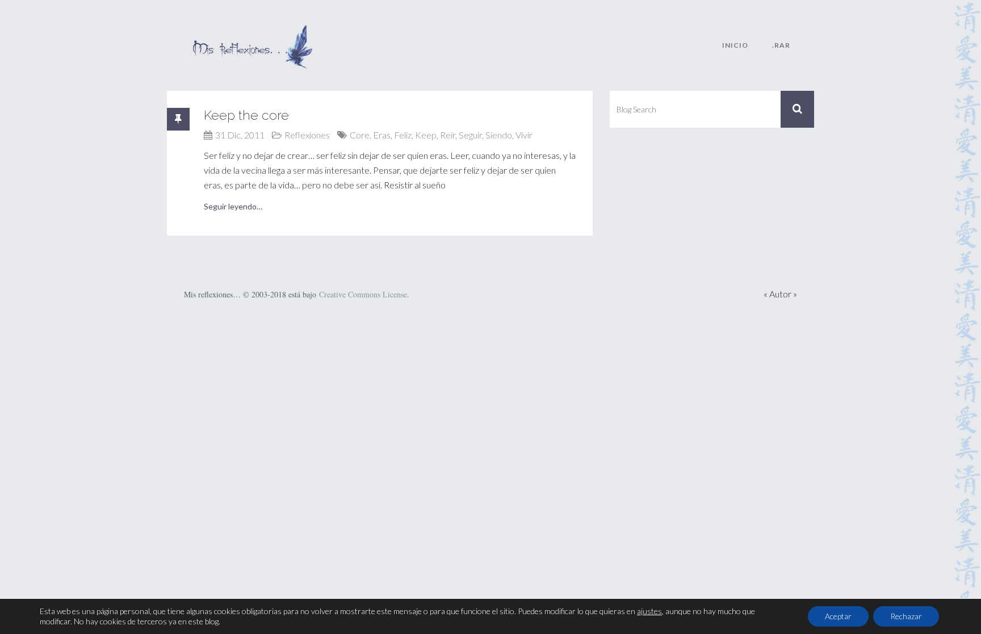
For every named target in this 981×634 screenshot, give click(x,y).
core (360, 134)
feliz (403, 134)
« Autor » (780, 293)
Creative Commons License (363, 294)
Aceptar (838, 616)
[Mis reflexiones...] (252, 31)
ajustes (649, 611)
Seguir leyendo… (233, 206)
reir (447, 134)
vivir (524, 134)
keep (426, 134)
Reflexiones (307, 134)
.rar (781, 45)
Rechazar (906, 616)
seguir (470, 134)
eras (382, 134)
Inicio (735, 45)
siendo (498, 134)
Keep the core (246, 115)
